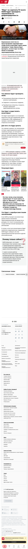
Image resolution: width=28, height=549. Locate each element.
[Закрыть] (25, 538)
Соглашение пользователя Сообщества (20, 348)
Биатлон (5, 480)
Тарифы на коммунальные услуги (11, 429)
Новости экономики (9, 422)
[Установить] (14, 540)
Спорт (5, 473)
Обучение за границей (8, 459)
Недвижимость (7, 463)
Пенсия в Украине (7, 433)
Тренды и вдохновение (9, 469)
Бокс (5, 475)
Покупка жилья (7, 467)
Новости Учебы (7, 450)
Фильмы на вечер (7, 442)
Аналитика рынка (7, 465)
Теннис (5, 478)
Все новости (7, 374)
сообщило (4, 56)
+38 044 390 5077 (18, 326)
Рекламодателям (5, 356)
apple (14, 509)
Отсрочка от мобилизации (9, 414)
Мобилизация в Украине (10, 406)
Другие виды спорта (8, 482)
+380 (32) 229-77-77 (9, 531)
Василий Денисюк (8, 18)
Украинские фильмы (8, 440)
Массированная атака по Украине (11, 398)
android (5, 509)
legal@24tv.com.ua (16, 532)
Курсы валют (6, 426)
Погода (5, 385)
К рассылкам (8, 500)
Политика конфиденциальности (6, 361)
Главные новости (7, 376)
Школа (5, 454)
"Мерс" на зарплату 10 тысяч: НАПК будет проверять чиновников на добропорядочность (21, 5)
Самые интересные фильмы (10, 439)
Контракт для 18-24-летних (9, 413)
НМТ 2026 (6, 455)
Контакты (17, 355)
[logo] (5, 2)
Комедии (5, 444)
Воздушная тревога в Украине (10, 396)
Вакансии (17, 357)
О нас (3, 345)
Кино (5, 437)
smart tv (5, 513)
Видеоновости (7, 381)
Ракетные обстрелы (8, 391)
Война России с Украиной (10, 389)
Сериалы (5, 446)
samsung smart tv (14, 513)
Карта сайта (17, 363)
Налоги (5, 431)
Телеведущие (4, 354)
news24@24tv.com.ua (6, 326)
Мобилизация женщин (8, 411)
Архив (16, 361)
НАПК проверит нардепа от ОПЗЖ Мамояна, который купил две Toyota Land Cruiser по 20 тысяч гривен (13, 153)
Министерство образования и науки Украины (13, 452)
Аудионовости (7, 383)
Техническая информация (20, 352)
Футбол (5, 476)
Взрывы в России (7, 399)
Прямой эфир (7, 379)
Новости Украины (10, 5)
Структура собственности (20, 359)
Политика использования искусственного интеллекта (7, 364)
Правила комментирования (20, 350)
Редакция (3, 347)
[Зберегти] (24, 22)
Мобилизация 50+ (7, 409)
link (15, 331)
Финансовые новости (8, 427)
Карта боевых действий (9, 392)
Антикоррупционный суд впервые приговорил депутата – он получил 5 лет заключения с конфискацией (12, 88)
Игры (16, 365)
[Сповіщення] (26, 2)
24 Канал (3, 5)
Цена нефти (6, 424)
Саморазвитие (7, 457)
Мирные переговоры (8, 394)
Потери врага (7, 401)
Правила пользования (6, 358)
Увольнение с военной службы (10, 407)
